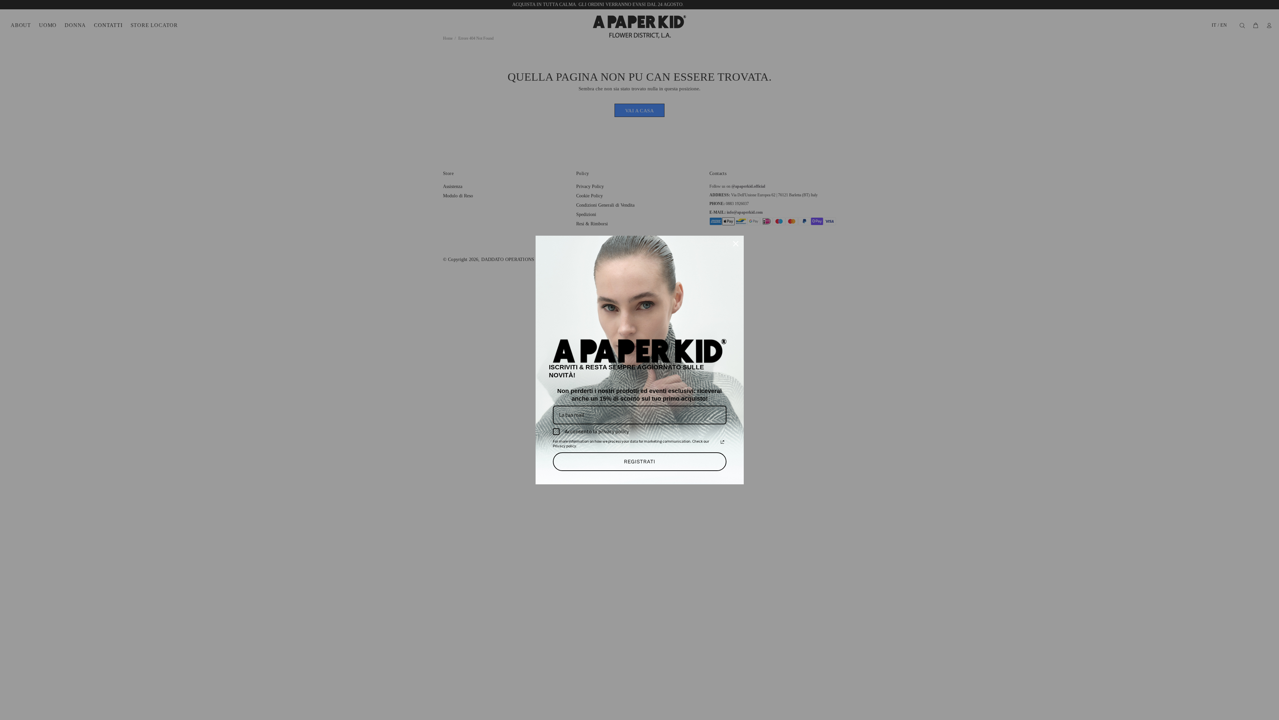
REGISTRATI (639, 461)
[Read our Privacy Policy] (722, 442)
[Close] (736, 244)
